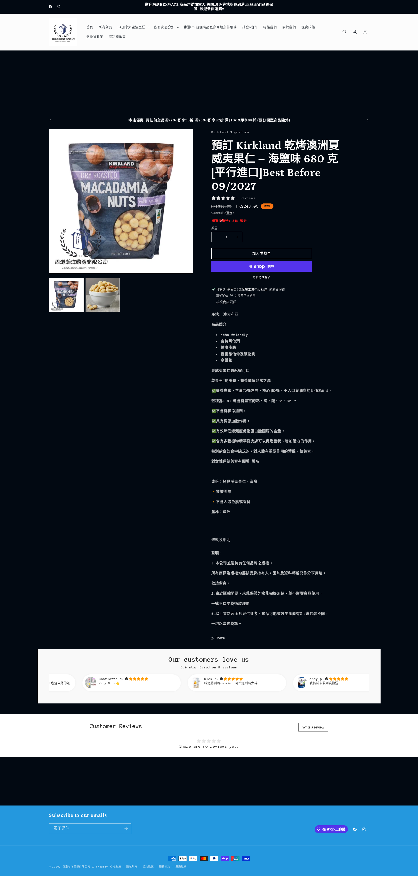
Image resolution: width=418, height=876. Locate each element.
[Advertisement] (209, 83)
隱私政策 (131, 866)
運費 (229, 213)
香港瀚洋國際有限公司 (76, 866)
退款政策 (148, 866)
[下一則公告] (367, 120)
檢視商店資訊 (226, 302)
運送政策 (181, 866)
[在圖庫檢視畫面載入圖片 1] (66, 295)
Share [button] (220, 638)
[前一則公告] (50, 120)
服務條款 (164, 866)
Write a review (313, 727)
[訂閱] (126, 828)
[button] (133, 27)
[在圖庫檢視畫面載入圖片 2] (103, 295)
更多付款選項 (261, 277)
